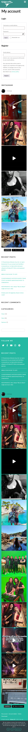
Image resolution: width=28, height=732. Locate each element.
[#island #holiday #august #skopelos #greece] (14, 235)
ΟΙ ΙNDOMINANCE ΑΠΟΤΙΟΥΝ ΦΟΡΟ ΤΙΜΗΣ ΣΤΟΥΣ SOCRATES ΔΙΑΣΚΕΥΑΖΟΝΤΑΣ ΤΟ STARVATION (13, 280)
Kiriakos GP (12, 719)
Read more (17, 729)
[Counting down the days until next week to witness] (14, 640)
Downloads (4, 716)
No (12, 729)
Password (8, 31)
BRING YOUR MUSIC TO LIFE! (9, 274)
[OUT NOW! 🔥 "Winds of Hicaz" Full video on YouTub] (14, 107)
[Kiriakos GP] (7, 6)
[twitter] (3, 345)
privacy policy (15, 71)
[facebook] (7, 345)
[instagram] (15, 345)
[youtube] (11, 345)
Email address (9, 52)
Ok (8, 729)
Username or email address (13, 25)
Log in (6, 37)
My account (4, 714)
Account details (13, 714)
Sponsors (3, 322)
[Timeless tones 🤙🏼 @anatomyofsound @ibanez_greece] (14, 183)
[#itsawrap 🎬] (14, 563)
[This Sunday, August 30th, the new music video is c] (14, 132)
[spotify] (19, 345)
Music (3, 314)
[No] (26, 726)
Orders (19, 714)
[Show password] (23, 34)
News (2, 318)
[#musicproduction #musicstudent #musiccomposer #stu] (14, 691)
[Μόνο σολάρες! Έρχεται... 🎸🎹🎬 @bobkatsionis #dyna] (14, 589)
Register (6, 75)
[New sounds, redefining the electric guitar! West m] (14, 614)
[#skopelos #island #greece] (14, 209)
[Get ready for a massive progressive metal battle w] (14, 665)
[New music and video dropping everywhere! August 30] (14, 158)
